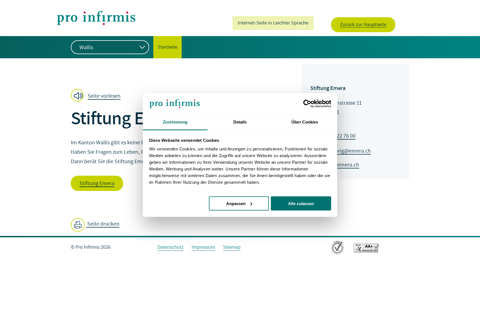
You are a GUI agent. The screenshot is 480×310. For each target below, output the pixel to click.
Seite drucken (102, 224)
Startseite (165, 47)
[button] (97, 96)
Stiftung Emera (96, 183)
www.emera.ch (341, 165)
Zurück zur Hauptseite (363, 24)
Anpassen (236, 203)
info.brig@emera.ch (347, 151)
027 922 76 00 (340, 136)
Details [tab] (240, 122)
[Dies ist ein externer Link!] (337, 249)
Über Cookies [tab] (304, 122)
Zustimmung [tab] (175, 122)
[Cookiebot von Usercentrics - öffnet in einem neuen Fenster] (306, 104)
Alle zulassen (301, 203)
